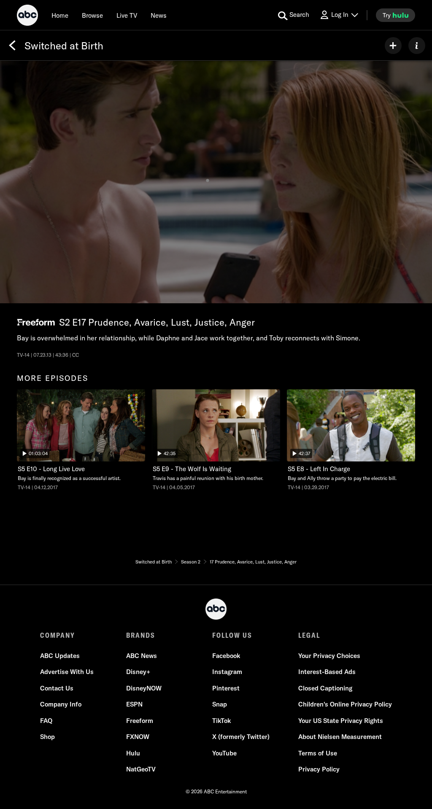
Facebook (226, 656)
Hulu (133, 753)
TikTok (221, 721)
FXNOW (137, 737)
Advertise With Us (67, 672)
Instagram (227, 672)
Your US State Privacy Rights (340, 721)
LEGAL (309, 635)
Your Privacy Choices (329, 656)
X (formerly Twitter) (241, 737)
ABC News (141, 656)
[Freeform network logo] (36, 322)
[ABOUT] (416, 45)
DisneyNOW (144, 688)
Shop (47, 737)
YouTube (224, 753)
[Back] (12, 45)
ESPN (134, 704)
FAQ (46, 721)
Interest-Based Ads (327, 672)
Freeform (139, 721)
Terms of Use (317, 753)
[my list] (393, 45)
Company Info (60, 704)
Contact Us (56, 688)
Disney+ (138, 672)
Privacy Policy (319, 769)
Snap (219, 704)
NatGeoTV (141, 769)
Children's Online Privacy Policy (345, 704)
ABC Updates (60, 656)
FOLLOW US (232, 635)
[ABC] (27, 16)
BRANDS (140, 635)
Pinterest (226, 688)
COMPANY (57, 635)
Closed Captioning (325, 688)
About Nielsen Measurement (340, 737)
